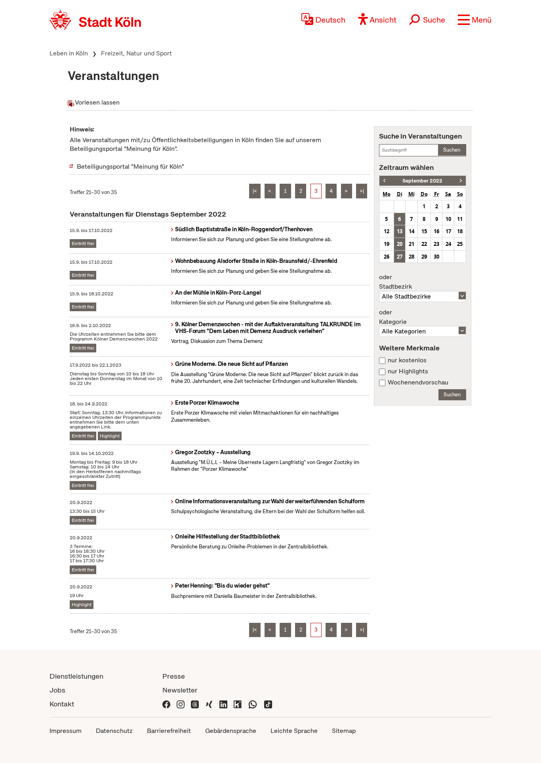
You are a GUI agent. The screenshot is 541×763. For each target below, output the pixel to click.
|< (255, 191)
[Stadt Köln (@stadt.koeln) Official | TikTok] (268, 704)
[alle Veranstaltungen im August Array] (384, 181)
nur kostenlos (407, 360)
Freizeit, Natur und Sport (136, 53)
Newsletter (180, 690)
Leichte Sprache (294, 731)
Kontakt (62, 703)
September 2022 (422, 180)
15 (424, 231)
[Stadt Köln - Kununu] (238, 704)
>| (362, 191)
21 (411, 243)
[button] (474, 20)
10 (448, 219)
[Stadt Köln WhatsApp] (252, 704)
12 (386, 231)
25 (460, 243)
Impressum (66, 731)
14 (411, 231)
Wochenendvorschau (418, 382)
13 (399, 231)
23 (436, 243)
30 (436, 256)
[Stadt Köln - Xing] (209, 704)
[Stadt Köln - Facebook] (166, 704)
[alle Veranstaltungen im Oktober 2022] (461, 181)
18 (460, 231)
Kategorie (393, 317)
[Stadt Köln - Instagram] (181, 704)
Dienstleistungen (76, 676)
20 (399, 243)
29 (424, 256)
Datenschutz (114, 731)
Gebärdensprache (230, 731)
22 (424, 243)
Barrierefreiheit (169, 731)
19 (386, 243)
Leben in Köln (69, 53)
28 (411, 256)
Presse (173, 676)
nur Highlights (408, 371)
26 (386, 256)
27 (399, 256)
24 (448, 243)
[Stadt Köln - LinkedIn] (223, 704)
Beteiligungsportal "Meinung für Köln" (130, 166)
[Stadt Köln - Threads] (195, 704)
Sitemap (344, 731)
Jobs (57, 690)
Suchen (451, 150)
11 (460, 219)
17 (448, 231)
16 (436, 231)
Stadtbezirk (395, 282)
